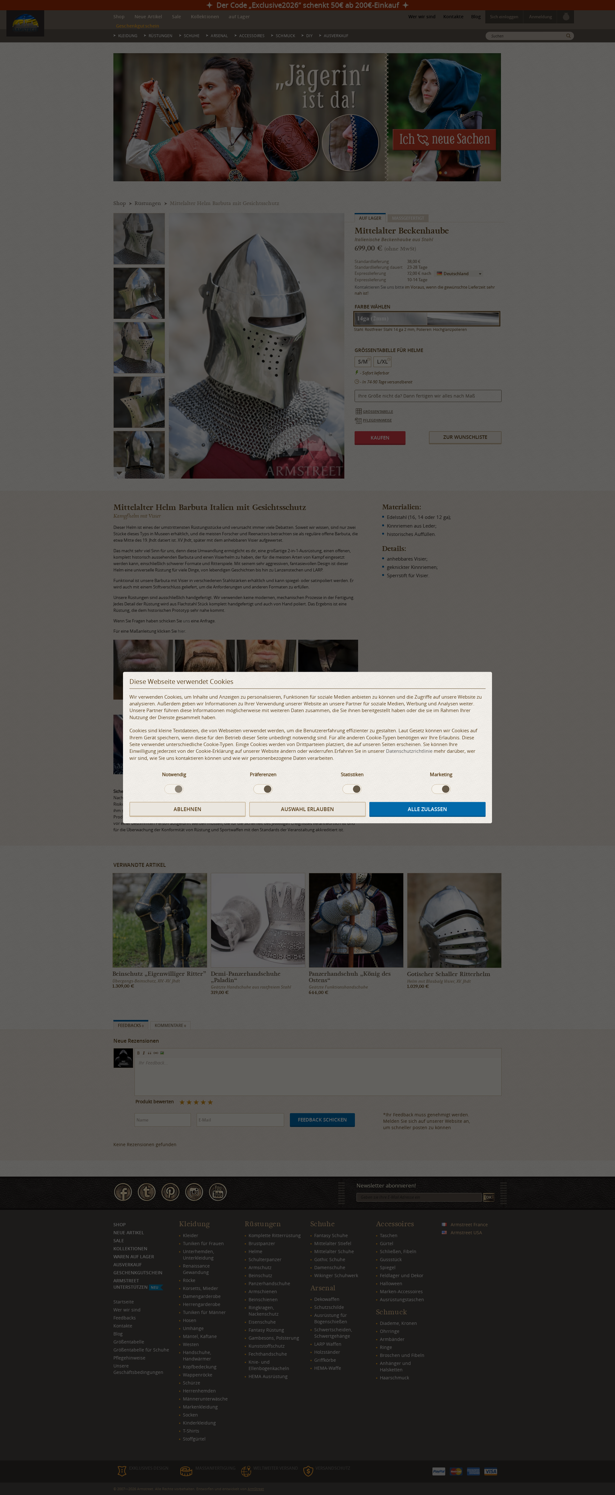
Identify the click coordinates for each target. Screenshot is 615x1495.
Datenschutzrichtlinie (409, 751)
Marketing (441, 774)
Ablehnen (187, 809)
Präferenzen (263, 774)
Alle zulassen (427, 809)
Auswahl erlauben (307, 809)
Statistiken (352, 774)
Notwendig (174, 774)
